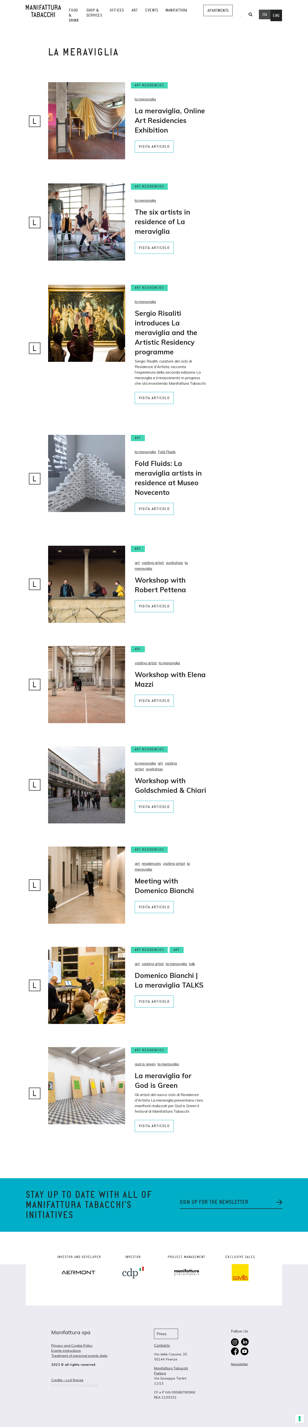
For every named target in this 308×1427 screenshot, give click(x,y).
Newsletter (239, 1364)
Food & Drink (74, 15)
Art (135, 10)
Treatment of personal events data (79, 1355)
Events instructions (66, 1350)
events (151, 10)
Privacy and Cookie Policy (72, 1345)
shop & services (94, 12)
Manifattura (176, 10)
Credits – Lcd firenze (67, 1380)
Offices (117, 10)
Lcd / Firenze (88, 1385)
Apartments (218, 10)
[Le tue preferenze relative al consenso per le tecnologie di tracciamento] (299, 1418)
